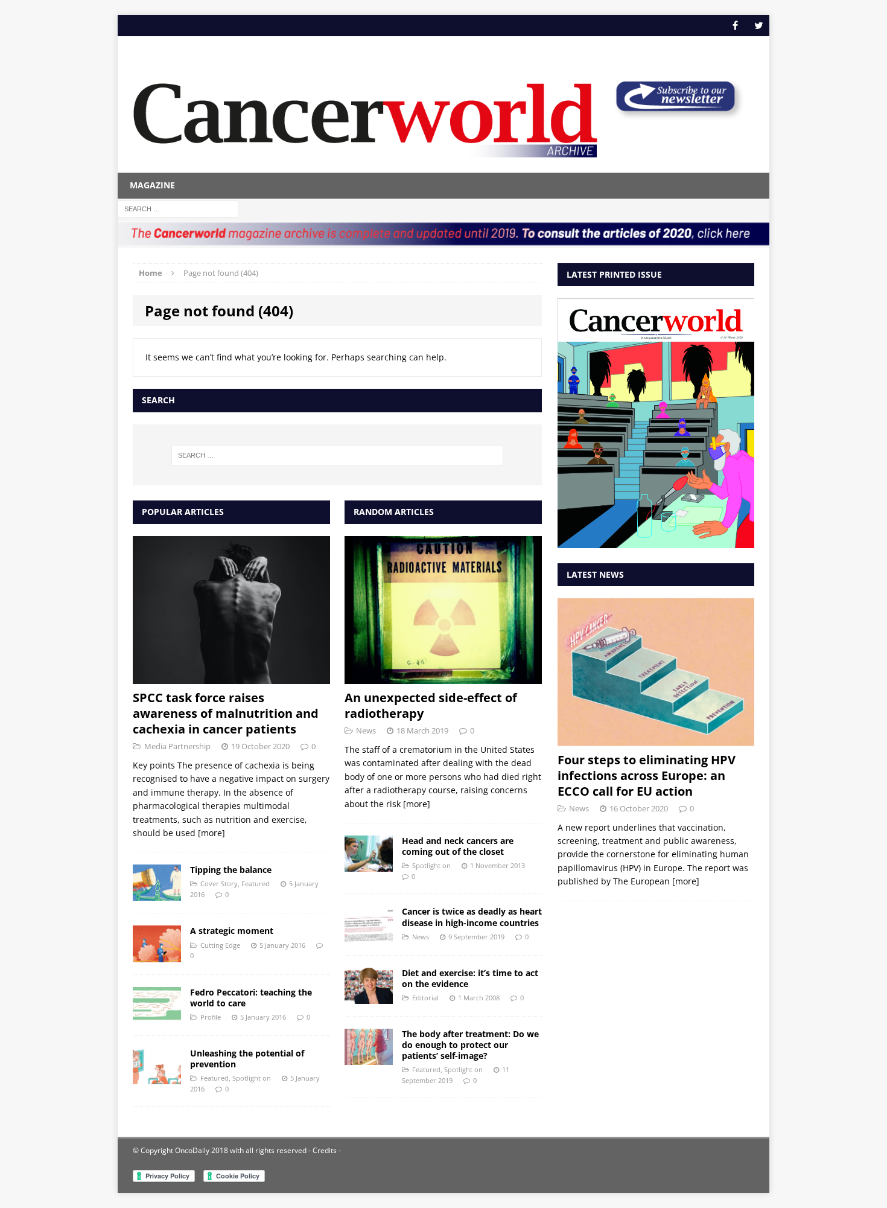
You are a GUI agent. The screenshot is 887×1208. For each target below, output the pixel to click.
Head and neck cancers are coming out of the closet (457, 846)
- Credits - (324, 1150)
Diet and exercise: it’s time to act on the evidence (470, 978)
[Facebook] (735, 25)
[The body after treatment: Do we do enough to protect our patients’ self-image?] (369, 1057)
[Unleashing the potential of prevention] (157, 1076)
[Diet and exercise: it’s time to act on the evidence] (369, 996)
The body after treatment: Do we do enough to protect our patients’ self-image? (470, 1044)
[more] (211, 833)
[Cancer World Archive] (365, 113)
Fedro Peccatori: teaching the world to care (251, 997)
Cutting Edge (220, 945)
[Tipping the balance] (157, 894)
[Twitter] (758, 25)
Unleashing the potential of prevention (247, 1058)
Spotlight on (251, 1077)
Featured (255, 883)
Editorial (425, 997)
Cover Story (219, 883)
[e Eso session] (675, 115)
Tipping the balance (231, 869)
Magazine (152, 185)
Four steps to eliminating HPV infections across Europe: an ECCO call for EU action (647, 775)
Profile (210, 1016)
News (366, 730)
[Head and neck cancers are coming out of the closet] (369, 865)
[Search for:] (178, 208)
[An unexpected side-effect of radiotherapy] (443, 677)
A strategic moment (231, 930)
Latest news (595, 574)
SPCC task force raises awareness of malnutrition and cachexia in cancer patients (226, 713)
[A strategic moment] (157, 954)
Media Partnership (177, 746)
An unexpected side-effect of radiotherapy (431, 705)
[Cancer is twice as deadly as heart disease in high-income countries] (369, 935)
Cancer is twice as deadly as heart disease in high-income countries (472, 917)
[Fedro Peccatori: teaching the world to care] (157, 1015)
